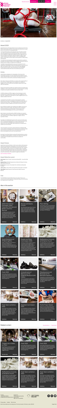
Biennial (12, 9)
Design (53, 404)
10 (14, 36)
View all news (53, 325)
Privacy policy (3, 402)
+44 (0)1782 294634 (4, 396)
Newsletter (18, 9)
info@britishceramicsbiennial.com (7, 397)
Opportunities (32, 9)
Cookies (8, 402)
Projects (49, 9)
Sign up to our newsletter (18, 398)
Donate (48, 1)
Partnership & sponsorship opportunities (19, 396)
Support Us (16, 394)
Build (55, 404)
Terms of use (13, 402)
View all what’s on (46, 325)
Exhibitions (3, 41)
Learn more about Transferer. (6, 153)
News (38, 9)
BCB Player (34, 1)
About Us (43, 9)
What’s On (24, 9)
